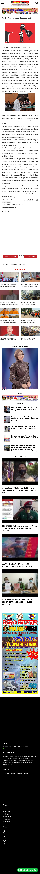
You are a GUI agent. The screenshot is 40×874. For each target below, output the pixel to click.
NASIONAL (20, 204)
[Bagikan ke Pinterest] (10, 202)
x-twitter (7, 811)
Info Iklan (27, 774)
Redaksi (7, 774)
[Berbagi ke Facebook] (8, 202)
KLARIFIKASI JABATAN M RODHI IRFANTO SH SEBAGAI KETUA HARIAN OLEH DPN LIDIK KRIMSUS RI (18, 602)
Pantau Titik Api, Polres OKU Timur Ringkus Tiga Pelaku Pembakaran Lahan (8, 322)
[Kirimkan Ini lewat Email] (3, 202)
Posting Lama (31, 256)
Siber (13, 774)
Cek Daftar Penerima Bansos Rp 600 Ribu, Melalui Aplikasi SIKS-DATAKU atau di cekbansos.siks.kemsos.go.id (24, 409)
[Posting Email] (36, 200)
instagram (8, 817)
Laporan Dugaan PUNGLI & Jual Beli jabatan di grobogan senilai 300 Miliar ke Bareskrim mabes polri (19, 490)
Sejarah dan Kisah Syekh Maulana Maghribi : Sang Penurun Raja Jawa (23, 427)
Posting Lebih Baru (10, 256)
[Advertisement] (20, 719)
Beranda (21, 256)
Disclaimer (19, 774)
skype (7, 814)
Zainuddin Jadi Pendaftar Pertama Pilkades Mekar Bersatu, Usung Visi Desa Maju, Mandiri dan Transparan (9, 287)
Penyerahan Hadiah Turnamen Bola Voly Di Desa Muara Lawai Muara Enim (24, 437)
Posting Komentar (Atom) (17, 264)
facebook (8, 809)
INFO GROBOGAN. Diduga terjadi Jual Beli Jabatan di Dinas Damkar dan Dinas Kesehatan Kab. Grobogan (19, 528)
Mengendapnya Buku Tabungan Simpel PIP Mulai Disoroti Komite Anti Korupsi (24, 418)
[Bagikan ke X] (6, 202)
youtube (7, 819)
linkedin (7, 822)
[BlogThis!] (4, 202)
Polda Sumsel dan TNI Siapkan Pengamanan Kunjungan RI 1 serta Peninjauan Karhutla (28, 323)
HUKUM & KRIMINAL (11, 204)
